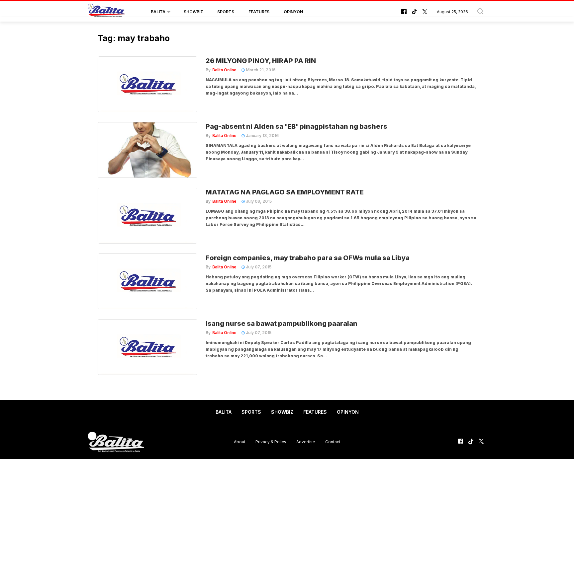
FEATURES (258, 11)
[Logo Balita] (106, 12)
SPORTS (225, 11)
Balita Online (224, 69)
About (239, 441)
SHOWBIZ (193, 11)
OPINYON (293, 11)
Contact (332, 441)
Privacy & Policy (270, 441)
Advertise (305, 441)
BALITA (158, 11)
